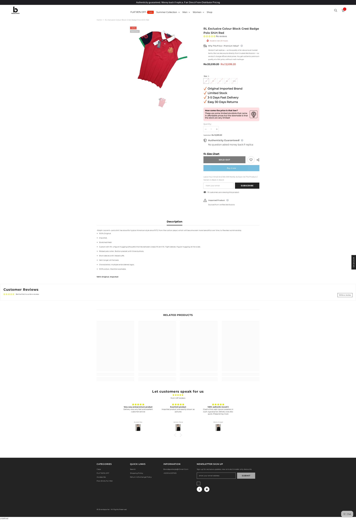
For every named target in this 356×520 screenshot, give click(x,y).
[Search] (336, 10)
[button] (209, 36)
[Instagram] (206, 489)
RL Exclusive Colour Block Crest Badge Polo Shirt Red (231, 30)
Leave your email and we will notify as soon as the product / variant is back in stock (230, 178)
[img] (178, 395)
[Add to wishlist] (251, 159)
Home (99, 20)
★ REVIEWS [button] (354, 262)
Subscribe (247, 185)
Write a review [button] (345, 295)
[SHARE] (256, 160)
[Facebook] (199, 489)
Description (174, 221)
